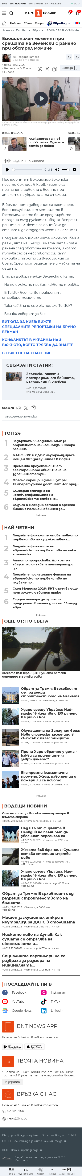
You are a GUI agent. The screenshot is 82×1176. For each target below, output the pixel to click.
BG (76, 3)
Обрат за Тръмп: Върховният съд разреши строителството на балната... (38, 898)
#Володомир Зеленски (20, 416)
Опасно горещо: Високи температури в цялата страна (35, 815)
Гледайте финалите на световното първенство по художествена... (45, 537)
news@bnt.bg (17, 1118)
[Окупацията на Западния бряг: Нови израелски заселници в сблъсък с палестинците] (10, 737)
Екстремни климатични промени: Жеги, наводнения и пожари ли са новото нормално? (48, 776)
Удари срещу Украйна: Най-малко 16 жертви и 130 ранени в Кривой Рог (49, 713)
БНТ (4, 3)
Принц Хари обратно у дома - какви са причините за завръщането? (49, 755)
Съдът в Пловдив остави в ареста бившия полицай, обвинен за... (44, 507)
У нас (58, 821)
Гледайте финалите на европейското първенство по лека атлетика (44, 550)
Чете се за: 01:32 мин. (37, 927)
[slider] (27, 170)
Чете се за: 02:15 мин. (57, 840)
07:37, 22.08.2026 (32, 840)
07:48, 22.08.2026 (32, 883)
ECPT (5, 1141)
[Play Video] (41, 99)
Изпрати (12, 1082)
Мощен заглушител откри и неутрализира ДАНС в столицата (38, 919)
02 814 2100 (15, 1111)
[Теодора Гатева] (7, 58)
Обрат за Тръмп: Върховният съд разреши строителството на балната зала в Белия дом (50, 692)
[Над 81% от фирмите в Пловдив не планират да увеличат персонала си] (10, 834)
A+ (69, 57)
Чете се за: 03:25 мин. (37, 970)
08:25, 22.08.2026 (13, 948)
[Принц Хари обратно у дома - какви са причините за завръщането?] (10, 758)
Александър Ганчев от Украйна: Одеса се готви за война (46, 142)
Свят (28, 23)
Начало (8, 30)
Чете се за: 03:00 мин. (38, 821)
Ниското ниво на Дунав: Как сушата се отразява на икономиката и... (32, 939)
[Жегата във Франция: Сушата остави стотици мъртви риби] (41, 649)
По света (23, 30)
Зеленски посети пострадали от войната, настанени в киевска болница (50, 377)
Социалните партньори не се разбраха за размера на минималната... (34, 961)
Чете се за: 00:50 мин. (38, 907)
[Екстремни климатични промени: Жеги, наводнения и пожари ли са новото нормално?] (10, 779)
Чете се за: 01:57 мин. (38, 948)
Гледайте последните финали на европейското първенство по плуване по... (42, 578)
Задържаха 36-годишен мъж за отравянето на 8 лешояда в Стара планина (44, 445)
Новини (15, 23)
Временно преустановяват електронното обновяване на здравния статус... (39, 470)
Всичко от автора (26, 59)
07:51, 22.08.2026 (13, 907)
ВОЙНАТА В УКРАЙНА (62, 30)
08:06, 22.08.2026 (13, 821)
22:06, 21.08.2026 (13, 927)
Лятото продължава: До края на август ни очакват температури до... (43, 564)
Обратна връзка (53, 1135)
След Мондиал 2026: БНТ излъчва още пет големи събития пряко (45, 590)
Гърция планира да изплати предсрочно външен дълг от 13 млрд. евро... (45, 603)
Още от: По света (26, 621)
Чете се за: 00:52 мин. (57, 883)
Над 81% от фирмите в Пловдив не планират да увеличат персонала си (44, 832)
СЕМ (71, 1135)
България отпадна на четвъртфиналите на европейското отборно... (35, 495)
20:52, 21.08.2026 (13, 970)
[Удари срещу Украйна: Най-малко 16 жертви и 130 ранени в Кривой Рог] (10, 716)
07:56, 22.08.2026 (32, 862)
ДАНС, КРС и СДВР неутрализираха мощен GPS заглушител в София (44, 457)
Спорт (40, 23)
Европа (37, 30)
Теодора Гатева (28, 56)
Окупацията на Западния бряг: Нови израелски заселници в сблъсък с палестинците (50, 734)
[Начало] (4, 23)
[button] (67, 1171)
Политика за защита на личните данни (39, 1141)
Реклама (41, 515)
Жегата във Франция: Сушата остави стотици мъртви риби (34, 674)
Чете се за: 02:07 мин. (57, 862)
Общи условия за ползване (20, 1135)
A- (77, 57)
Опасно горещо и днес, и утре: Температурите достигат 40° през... (46, 482)
